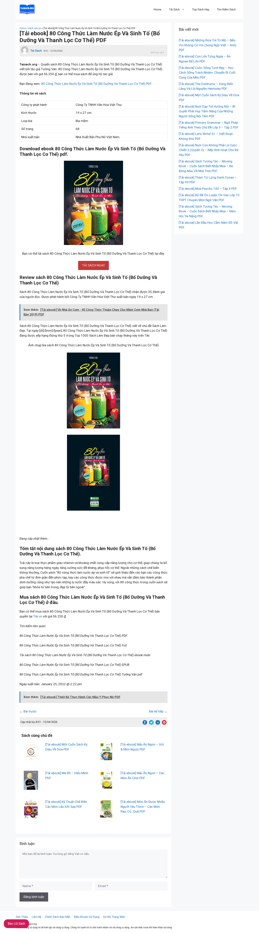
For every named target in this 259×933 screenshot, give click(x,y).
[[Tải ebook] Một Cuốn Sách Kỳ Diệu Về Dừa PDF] (30, 759)
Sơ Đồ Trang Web (114, 917)
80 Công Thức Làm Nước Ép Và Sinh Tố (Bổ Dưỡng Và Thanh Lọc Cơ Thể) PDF (96, 84)
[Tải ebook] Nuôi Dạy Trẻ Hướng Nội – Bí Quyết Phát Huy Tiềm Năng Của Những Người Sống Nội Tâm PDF (207, 111)
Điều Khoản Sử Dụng (86, 917)
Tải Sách (174, 9)
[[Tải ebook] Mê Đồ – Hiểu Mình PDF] (30, 787)
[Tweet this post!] (151, 723)
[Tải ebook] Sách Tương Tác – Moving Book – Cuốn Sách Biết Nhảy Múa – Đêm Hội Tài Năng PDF (207, 211)
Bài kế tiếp (156, 711)
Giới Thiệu (22, 917)
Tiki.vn (37, 616)
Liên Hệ (36, 917)
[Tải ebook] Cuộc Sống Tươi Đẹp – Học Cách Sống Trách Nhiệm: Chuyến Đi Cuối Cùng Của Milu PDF (207, 72)
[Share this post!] (145, 723)
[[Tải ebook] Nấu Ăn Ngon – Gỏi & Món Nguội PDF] (106, 759)
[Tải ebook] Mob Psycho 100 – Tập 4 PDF (208, 189)
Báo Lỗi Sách (16, 923)
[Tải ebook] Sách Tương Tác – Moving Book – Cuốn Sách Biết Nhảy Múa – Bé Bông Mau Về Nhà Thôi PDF (206, 166)
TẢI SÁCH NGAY (93, 265)
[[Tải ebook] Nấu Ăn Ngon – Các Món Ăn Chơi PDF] (106, 787)
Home (157, 9)
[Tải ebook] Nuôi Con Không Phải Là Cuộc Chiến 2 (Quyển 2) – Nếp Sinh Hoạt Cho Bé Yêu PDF (208, 150)
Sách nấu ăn (34, 28)
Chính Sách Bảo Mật (57, 917)
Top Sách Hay (200, 9)
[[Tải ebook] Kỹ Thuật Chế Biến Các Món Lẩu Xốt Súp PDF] (30, 816)
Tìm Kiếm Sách (226, 9)
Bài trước (30, 711)
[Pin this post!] (164, 723)
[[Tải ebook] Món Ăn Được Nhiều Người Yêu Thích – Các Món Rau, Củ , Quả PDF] (106, 816)
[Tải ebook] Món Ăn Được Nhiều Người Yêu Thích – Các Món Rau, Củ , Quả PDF (143, 806)
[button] (93, 265)
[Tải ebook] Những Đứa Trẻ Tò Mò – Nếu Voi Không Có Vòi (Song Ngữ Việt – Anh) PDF (207, 45)
